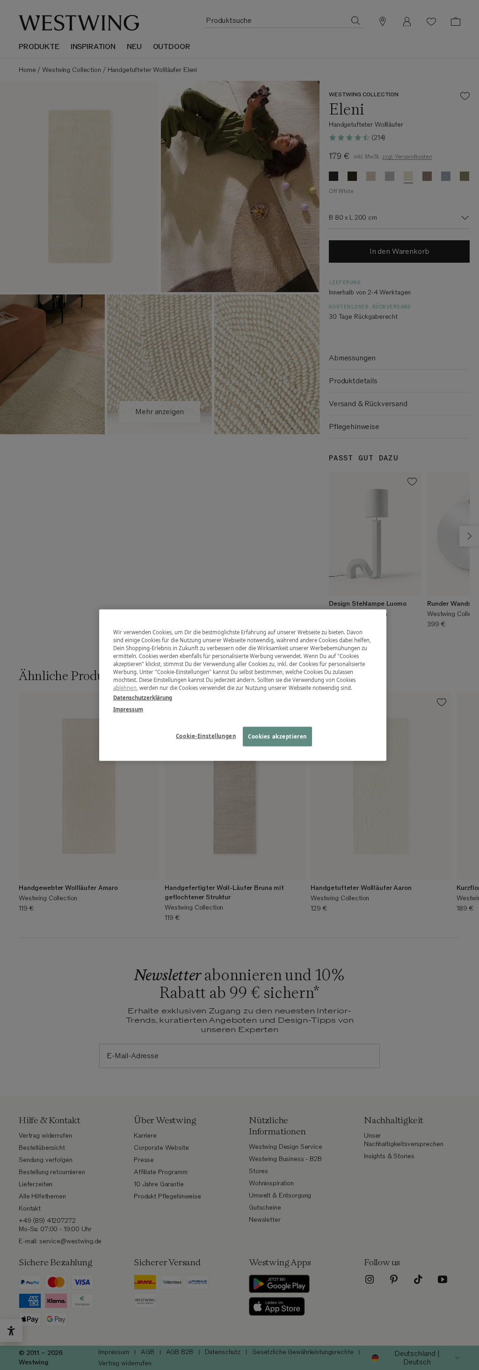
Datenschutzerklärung (142, 697)
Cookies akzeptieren (277, 736)
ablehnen (125, 687)
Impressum (128, 709)
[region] (242, 685)
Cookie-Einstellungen (206, 735)
